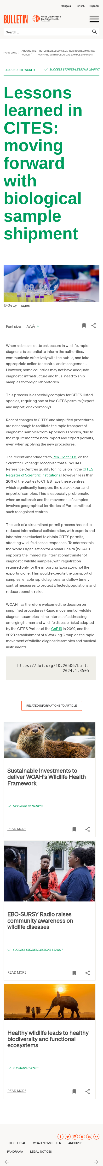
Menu (94, 19)
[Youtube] (82, 1137)
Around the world (29, 52)
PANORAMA (15, 1151)
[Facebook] (60, 1137)
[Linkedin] (89, 1137)
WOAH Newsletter (47, 1143)
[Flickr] (96, 1137)
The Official (16, 1143)
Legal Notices (41, 1151)
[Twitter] (68, 1137)
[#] (84, 325)
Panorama (10, 52)
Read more (16, 828)
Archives (75, 1143)
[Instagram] (75, 1137)
